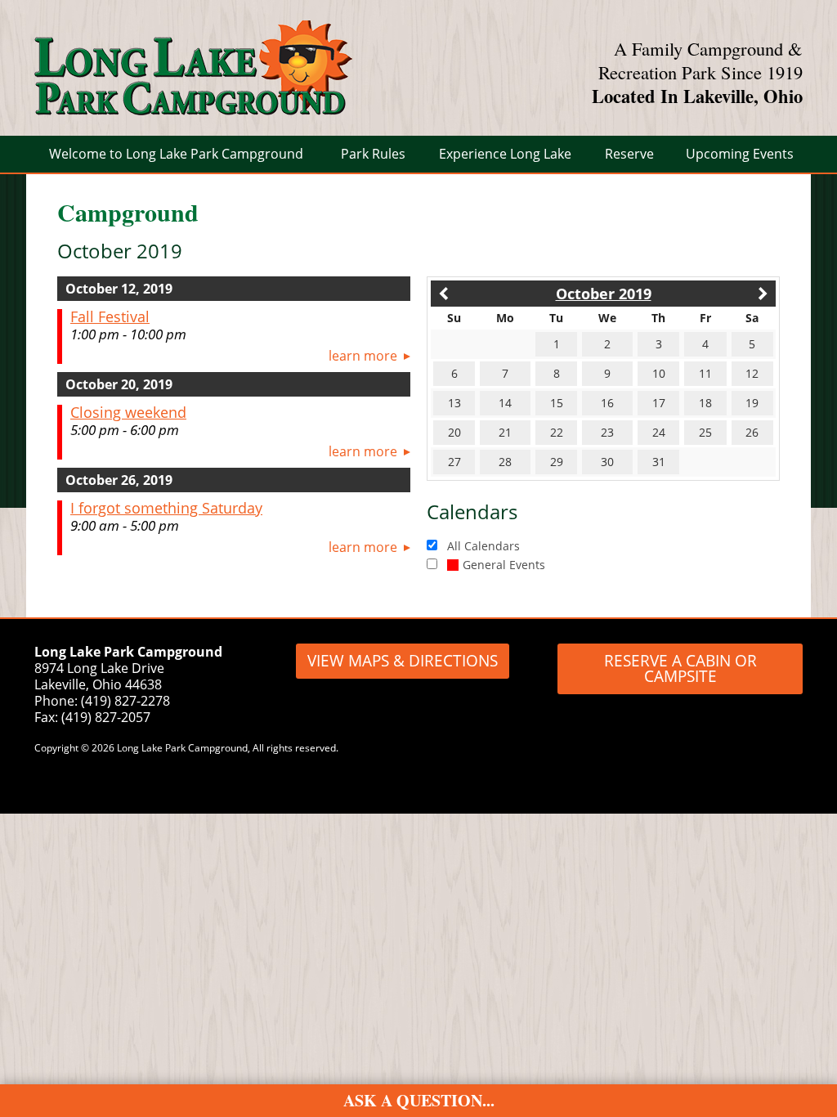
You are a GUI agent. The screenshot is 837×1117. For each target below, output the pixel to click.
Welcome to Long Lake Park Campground (176, 154)
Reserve (629, 154)
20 (454, 432)
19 (752, 402)
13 (454, 402)
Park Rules (373, 154)
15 (556, 402)
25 (705, 432)
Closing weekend (128, 412)
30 (607, 461)
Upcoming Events (740, 154)
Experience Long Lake (505, 154)
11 (705, 373)
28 (505, 461)
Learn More (363, 356)
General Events (504, 564)
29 (556, 461)
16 (607, 402)
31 (658, 461)
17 (658, 402)
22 (556, 432)
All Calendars (483, 546)
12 (752, 373)
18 (705, 402)
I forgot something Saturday (166, 507)
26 (752, 432)
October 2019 (603, 293)
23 (607, 432)
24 (658, 432)
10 (658, 373)
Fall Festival (110, 316)
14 (505, 402)
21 (505, 432)
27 (454, 461)
